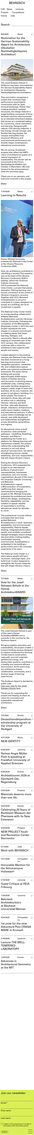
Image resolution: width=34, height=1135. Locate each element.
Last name (6, 1118)
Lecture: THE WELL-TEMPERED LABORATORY (13, 946)
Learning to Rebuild (13, 195)
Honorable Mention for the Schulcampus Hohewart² (15, 868)
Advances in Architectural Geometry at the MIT (16, 964)
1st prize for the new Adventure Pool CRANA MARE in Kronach (16, 927)
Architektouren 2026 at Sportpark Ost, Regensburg (15, 779)
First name (6, 1111)
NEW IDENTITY (10, 741)
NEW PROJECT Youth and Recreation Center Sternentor (15, 835)
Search (5, 24)
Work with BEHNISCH (14, 850)
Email (4, 1103)
